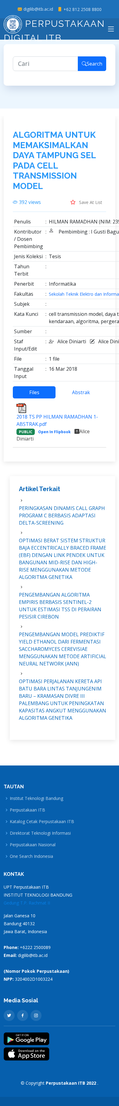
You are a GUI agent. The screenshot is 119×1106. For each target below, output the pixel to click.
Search (94, 63)
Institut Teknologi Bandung (36, 798)
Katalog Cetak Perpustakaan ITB (42, 821)
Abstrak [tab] (81, 392)
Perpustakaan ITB (27, 810)
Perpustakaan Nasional (33, 845)
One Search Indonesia (31, 856)
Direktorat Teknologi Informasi (40, 833)
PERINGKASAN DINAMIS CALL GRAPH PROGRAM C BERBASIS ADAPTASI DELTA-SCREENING (62, 515)
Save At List (90, 202)
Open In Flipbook (54, 431)
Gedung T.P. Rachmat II (27, 903)
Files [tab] (34, 392)
